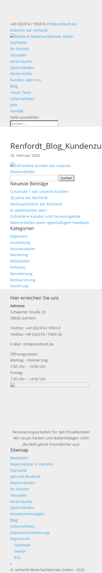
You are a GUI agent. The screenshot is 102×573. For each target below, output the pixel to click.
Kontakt (17, 110)
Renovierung (21, 273)
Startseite (18, 42)
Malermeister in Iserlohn (32, 464)
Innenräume (21, 61)
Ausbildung (20, 242)
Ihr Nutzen (19, 48)
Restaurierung (22, 279)
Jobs (14, 104)
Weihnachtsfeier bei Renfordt (36, 204)
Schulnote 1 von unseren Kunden (39, 191)
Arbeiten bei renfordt (29, 30)
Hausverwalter (23, 248)
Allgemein (19, 236)
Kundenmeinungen (27, 513)
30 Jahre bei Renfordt (29, 197)
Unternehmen (22, 98)
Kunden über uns (25, 79)
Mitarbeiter (20, 261)
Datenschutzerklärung (29, 532)
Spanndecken (22, 67)
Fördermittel (21, 73)
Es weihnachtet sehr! (28, 210)
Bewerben (19, 457)
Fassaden (18, 55)
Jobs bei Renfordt (25, 476)
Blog (14, 86)
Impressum (20, 538)
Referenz (18, 267)
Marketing (19, 254)
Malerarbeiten (22, 482)
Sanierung (19, 285)
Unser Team (20, 92)
